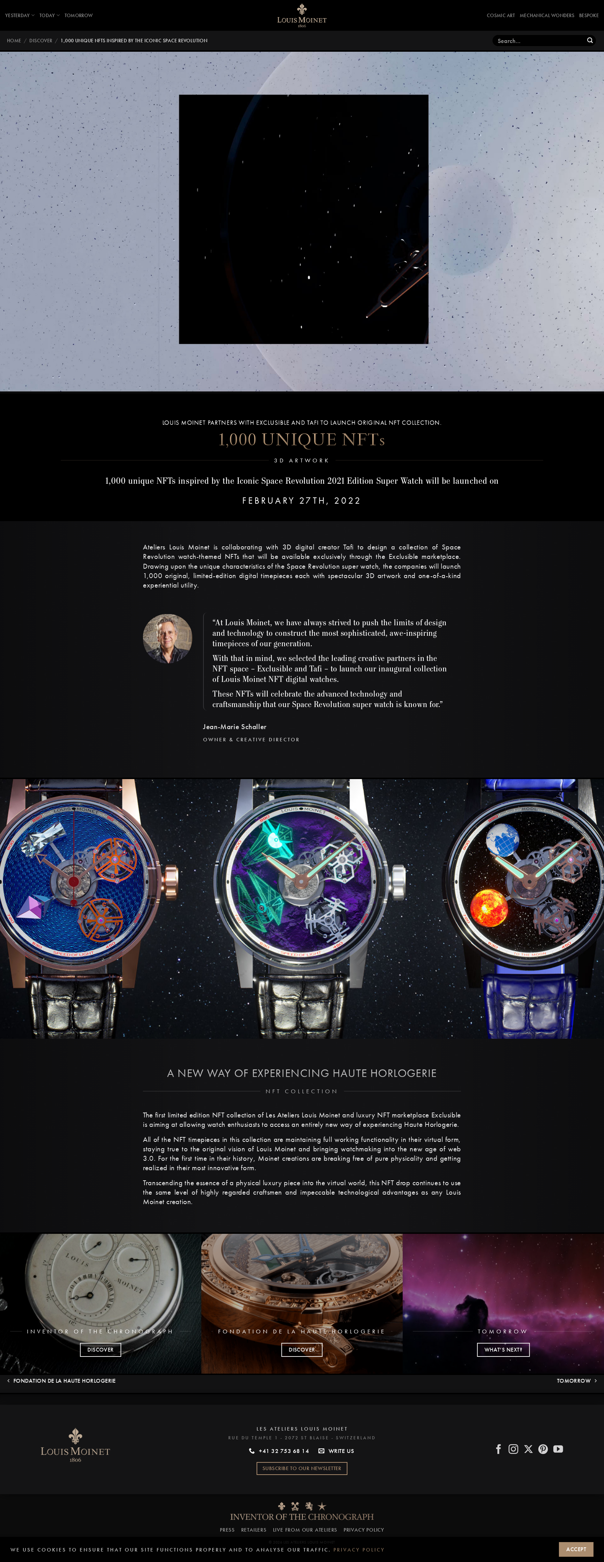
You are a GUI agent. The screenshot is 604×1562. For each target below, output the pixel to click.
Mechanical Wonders (547, 15)
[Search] (590, 40)
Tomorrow (79, 15)
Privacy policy (359, 1549)
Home (14, 40)
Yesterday (17, 15)
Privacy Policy (364, 1529)
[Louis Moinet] (302, 15)
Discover (40, 40)
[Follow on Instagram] (514, 1450)
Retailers (254, 1529)
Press (227, 1529)
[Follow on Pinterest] (543, 1450)
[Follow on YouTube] (558, 1450)
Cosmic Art (501, 15)
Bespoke (589, 15)
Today (47, 15)
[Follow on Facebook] (499, 1450)
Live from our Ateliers (305, 1529)
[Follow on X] (529, 1450)
